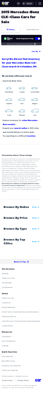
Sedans (9, 103)
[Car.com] (5, 3)
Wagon (34, 103)
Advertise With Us (9, 316)
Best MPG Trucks (8, 361)
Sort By (35, 51)
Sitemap (5, 345)
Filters (12, 29)
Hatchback (9, 92)
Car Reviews (7, 283)
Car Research (7, 287)
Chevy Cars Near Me (10, 370)
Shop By (5, 273)
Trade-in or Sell (8, 278)
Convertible (34, 92)
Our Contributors (9, 341)
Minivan (22, 115)
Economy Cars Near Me (11, 365)
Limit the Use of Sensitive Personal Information (21, 321)
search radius (20, 128)
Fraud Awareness (9, 307)
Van (34, 115)
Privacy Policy (23, 380)
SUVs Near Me (7, 356)
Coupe (21, 92)
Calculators (6, 336)
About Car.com (8, 298)
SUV (22, 103)
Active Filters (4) (32, 29)
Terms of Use (7, 380)
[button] (18, 3)
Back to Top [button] (20, 261)
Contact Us (6, 302)
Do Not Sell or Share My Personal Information (20, 312)
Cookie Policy (7, 326)
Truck (9, 115)
